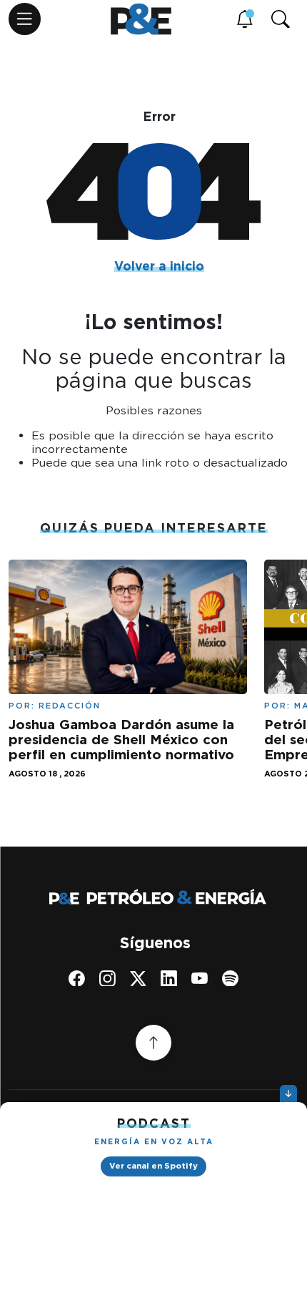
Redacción (70, 706)
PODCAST (154, 1123)
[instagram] (107, 977)
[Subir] (153, 1043)
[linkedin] (168, 977)
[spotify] (230, 977)
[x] (138, 977)
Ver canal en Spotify (153, 1166)
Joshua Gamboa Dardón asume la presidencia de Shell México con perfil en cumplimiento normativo (121, 739)
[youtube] (199, 977)
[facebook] (76, 977)
